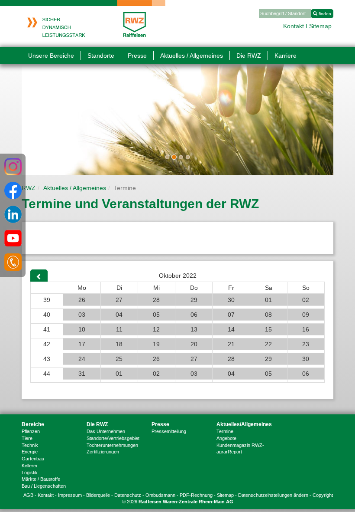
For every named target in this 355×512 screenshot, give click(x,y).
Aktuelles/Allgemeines (242, 424)
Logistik (30, 472)
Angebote (226, 438)
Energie (30, 451)
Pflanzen (31, 431)
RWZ (29, 187)
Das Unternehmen (106, 431)
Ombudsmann (160, 495)
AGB (28, 495)
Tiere (27, 438)
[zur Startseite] (87, 20)
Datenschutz (127, 495)
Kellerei (29, 465)
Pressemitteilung (169, 431)
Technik (30, 445)
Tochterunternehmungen (112, 445)
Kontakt (293, 26)
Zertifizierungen (103, 451)
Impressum (70, 495)
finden (324, 13)
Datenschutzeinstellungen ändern (273, 495)
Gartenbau (33, 458)
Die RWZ (97, 424)
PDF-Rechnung (196, 495)
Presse (160, 424)
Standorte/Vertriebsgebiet (113, 438)
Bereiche (33, 424)
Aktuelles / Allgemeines (74, 187)
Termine (224, 431)
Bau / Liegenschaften (44, 486)
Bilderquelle (98, 495)
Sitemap (320, 26)
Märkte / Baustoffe (41, 479)
